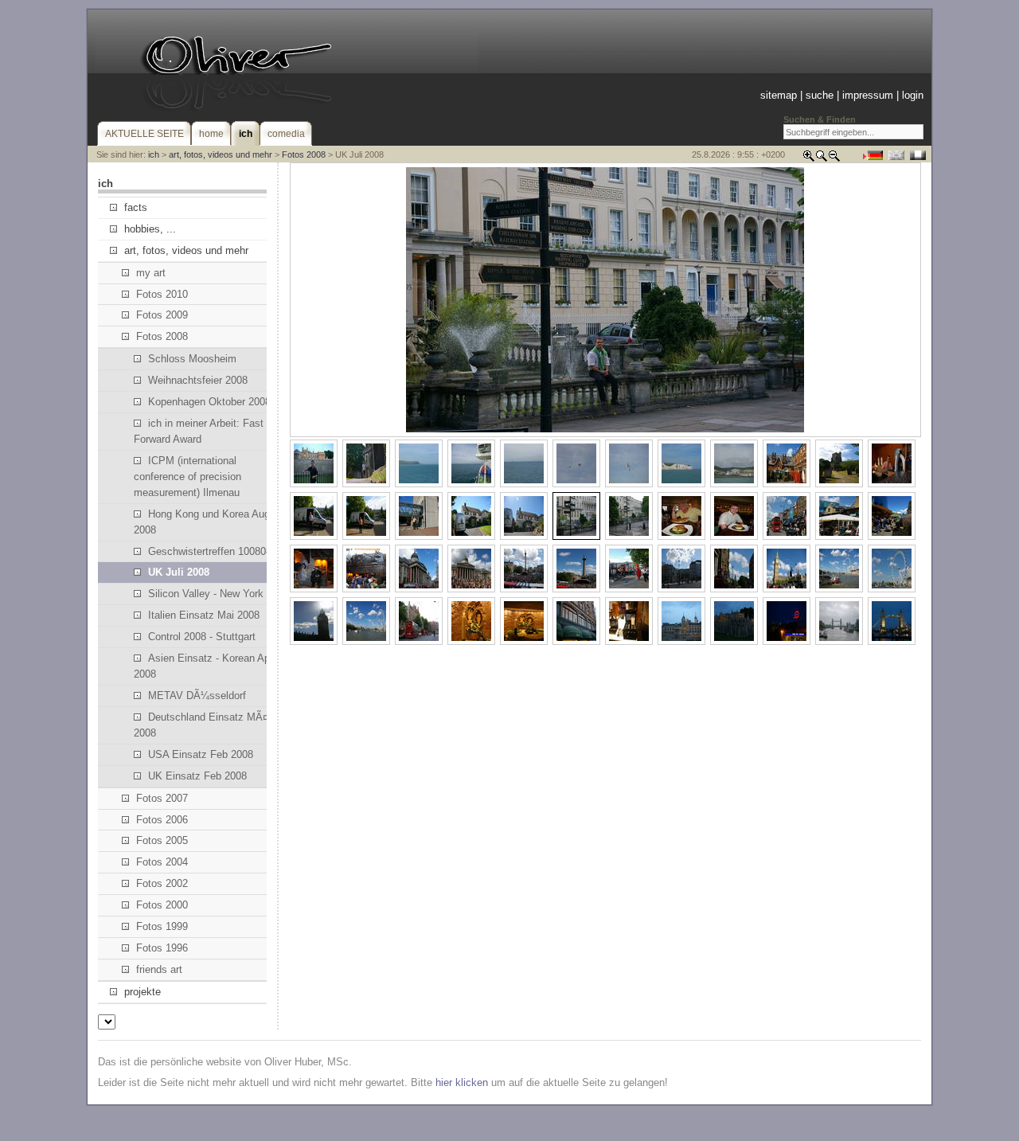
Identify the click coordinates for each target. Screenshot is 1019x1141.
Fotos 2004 (162, 862)
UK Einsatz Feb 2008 (197, 776)
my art (151, 273)
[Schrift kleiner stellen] (834, 159)
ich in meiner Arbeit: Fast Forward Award (199, 431)
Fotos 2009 (162, 315)
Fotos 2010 (162, 294)
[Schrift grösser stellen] (808, 159)
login (912, 95)
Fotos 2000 (162, 905)
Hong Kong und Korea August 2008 (209, 522)
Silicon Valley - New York (206, 594)
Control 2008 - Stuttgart (202, 637)
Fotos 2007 (162, 798)
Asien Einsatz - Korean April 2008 (206, 666)
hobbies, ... (150, 229)
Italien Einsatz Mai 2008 (204, 615)
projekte (142, 992)
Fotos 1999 (162, 926)
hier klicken (461, 1082)
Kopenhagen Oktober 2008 (209, 402)
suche (820, 95)
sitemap (778, 95)
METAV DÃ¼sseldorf (197, 695)
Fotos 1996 (162, 948)
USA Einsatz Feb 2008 (200, 754)
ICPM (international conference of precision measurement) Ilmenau (187, 476)
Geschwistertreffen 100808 (209, 551)
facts (135, 207)
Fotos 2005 (162, 840)
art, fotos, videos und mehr (220, 154)
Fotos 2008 (304, 154)
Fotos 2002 (162, 883)
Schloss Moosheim (192, 359)
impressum (867, 95)
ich (153, 154)
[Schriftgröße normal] (821, 159)
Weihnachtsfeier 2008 (198, 380)
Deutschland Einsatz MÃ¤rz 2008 (205, 725)
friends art (159, 969)
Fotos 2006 (162, 820)
